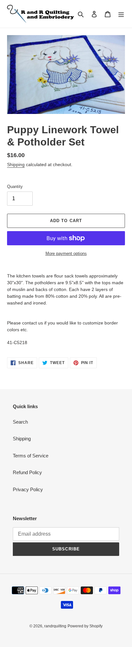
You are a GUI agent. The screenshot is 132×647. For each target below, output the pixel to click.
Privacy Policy (28, 489)
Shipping (16, 164)
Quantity (15, 186)
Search (20, 422)
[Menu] (121, 14)
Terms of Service (30, 455)
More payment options (66, 253)
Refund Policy (27, 472)
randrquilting (55, 626)
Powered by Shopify (85, 626)
